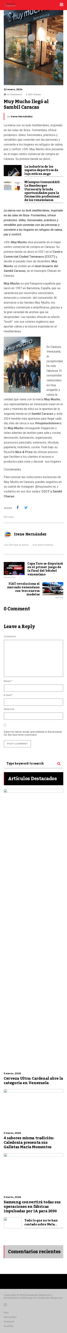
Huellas (8, 1326)
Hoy (6, 1312)
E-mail (8, 695)
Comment (10, 636)
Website (9, 709)
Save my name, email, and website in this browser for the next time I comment (33, 733)
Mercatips (9, 517)
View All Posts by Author (16, 545)
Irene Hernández (22, 116)
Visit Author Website (42, 545)
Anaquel (9, 1321)
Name (8, 681)
